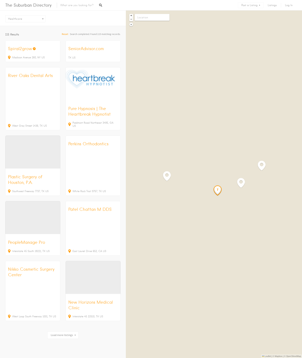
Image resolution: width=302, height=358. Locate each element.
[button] (169, 176)
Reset (65, 34)
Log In (289, 5)
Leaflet (267, 356)
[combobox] (25, 18)
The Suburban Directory (28, 5)
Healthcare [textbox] (15, 18)
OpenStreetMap (293, 356)
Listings (272, 5)
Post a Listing (249, 5)
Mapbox (278, 356)
